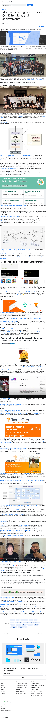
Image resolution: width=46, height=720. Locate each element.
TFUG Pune (29, 162)
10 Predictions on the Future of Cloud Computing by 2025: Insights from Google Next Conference (21, 480)
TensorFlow (18, 622)
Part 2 (30, 291)
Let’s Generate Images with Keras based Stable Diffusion (12, 286)
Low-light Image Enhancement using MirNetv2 (10, 410)
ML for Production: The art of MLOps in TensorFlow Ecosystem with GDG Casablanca (19, 611)
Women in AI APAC (4, 525)
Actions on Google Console (36, 691)
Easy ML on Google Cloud (38, 81)
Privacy (6, 717)
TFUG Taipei (20, 173)
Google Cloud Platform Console (37, 685)
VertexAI (18, 624)
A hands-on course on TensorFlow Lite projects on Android (13, 205)
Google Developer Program (21, 683)
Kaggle (4, 9)
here (37, 528)
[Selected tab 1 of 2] (22, 677)
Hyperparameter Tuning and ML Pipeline (8, 321)
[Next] (40, 632)
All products (3, 712)
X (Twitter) (3, 691)
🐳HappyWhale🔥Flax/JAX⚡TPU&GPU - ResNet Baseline (31, 367)
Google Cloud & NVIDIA (21, 693)
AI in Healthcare (3, 521)
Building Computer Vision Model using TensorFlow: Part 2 (12, 162)
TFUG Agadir (43, 611)
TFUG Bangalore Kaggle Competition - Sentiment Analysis (12, 438)
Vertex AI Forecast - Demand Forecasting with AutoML (12, 514)
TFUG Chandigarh (36, 413)
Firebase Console (34, 689)
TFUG (24, 624)
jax (17, 620)
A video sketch (21, 116)
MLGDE (36, 624)
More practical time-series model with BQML (10, 509)
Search (30, 5)
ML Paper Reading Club (24, 525)
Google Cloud (24, 620)
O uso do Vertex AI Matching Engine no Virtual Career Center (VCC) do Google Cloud (18, 505)
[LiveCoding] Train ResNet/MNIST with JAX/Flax (10, 404)
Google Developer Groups (21, 685)
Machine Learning (22, 627)
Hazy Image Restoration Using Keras (8, 254)
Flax (31, 620)
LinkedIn (3, 689)
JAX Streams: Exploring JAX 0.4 (7, 398)
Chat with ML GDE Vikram (5, 561)
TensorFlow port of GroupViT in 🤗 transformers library (21, 294)
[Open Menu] (2, 2)
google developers (35, 622)
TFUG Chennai (25, 473)
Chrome (3, 706)
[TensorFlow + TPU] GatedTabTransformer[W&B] (11, 331)
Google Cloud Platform (6, 710)
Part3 (33, 291)
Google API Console (35, 683)
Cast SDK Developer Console (36, 693)
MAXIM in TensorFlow (4, 122)
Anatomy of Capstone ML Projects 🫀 (8, 566)
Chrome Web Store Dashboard (37, 695)
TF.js (12, 622)
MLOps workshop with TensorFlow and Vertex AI (10, 473)
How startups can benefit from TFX (8, 312)
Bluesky (2, 685)
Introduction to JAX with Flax (6, 369)
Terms (2, 717)
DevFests (40, 78)
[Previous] (6, 632)
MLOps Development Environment (7, 597)
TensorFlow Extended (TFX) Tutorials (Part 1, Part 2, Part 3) (26, 317)
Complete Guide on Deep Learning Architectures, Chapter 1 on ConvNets (16, 249)
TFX (35, 620)
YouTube (3, 693)
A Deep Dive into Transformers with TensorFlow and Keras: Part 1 (14, 291)
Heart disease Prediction (5, 413)
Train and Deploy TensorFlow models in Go (9, 221)
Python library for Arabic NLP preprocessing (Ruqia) (11, 535)
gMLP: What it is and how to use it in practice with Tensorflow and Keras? (16, 155)
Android (3, 704)
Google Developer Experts (21, 687)
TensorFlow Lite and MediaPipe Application (9, 216)
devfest (30, 624)
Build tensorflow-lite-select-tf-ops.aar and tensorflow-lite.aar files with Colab (17, 210)
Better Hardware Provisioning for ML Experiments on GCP (13, 448)
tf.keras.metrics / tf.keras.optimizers (8, 173)
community (26, 622)
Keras (13, 624)
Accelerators (18, 689)
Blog (2, 683)
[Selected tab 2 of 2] (23, 677)
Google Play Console (35, 687)
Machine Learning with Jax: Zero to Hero (35, 79)
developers (14, 627)
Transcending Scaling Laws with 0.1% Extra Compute (11, 601)
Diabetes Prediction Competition (20, 413)
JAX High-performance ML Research (8, 329)
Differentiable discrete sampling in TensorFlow (10, 160)
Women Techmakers (20, 691)
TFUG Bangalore (33, 438)
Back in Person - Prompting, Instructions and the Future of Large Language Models (18, 606)
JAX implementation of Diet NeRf (7, 364)
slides (14, 369)
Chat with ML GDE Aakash (18, 561)
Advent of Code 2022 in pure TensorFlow (9, 168)
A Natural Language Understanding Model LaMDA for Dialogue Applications (16, 530)
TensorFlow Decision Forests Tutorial (18, 318)
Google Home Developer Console (37, 697)
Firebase (3, 708)
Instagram (3, 687)
